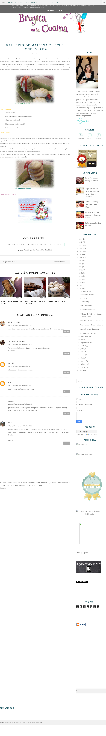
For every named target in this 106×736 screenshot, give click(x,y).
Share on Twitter (38, 244)
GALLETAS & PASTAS (44, 250)
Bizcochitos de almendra (89, 329)
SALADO (11, 2)
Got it (59, 11)
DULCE (19, 2)
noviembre (85, 336)
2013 (80, 279)
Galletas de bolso (57, 301)
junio (82, 352)
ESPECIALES (30, 2)
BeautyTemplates (16, 722)
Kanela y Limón (21, 59)
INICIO (2, 2)
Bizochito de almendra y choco (91, 321)
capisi (11, 363)
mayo (83, 355)
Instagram (81, 138)
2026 (80, 239)
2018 (80, 264)
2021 (80, 254)
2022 (80, 251)
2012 (80, 282)
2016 (80, 270)
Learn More (50, 11)
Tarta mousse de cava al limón (91, 325)
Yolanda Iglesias (16, 341)
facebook (90, 138)
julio (82, 349)
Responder (66, 331)
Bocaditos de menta (87, 310)
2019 (80, 261)
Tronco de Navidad (87, 295)
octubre (83, 339)
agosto (83, 346)
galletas (33, 250)
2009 (80, 370)
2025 (80, 242)
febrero (83, 364)
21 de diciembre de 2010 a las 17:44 (19, 325)
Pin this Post (58, 244)
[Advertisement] (89, 654)
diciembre (84, 292)
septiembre (85, 342)
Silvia (11, 423)
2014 (80, 276)
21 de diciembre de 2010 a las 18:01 (19, 344)
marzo (83, 361)
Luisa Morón (14, 322)
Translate (93, 435)
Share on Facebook (16, 244)
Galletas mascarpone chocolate (35, 302)
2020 (80, 258)
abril (82, 358)
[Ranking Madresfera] (84, 454)
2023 (80, 248)
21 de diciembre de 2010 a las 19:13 (19, 366)
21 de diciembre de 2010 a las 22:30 (20, 426)
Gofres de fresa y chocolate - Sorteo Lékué (92, 204)
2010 (80, 288)
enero (83, 367)
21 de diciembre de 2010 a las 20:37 (20, 404)
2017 (80, 267)
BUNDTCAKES (43, 2)
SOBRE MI (55, 2)
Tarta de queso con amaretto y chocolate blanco (93, 215)
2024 (80, 245)
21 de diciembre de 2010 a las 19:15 (19, 385)
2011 (80, 285)
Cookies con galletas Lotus (11, 302)
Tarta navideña (86, 306)
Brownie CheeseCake (88, 333)
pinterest (99, 138)
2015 (80, 273)
